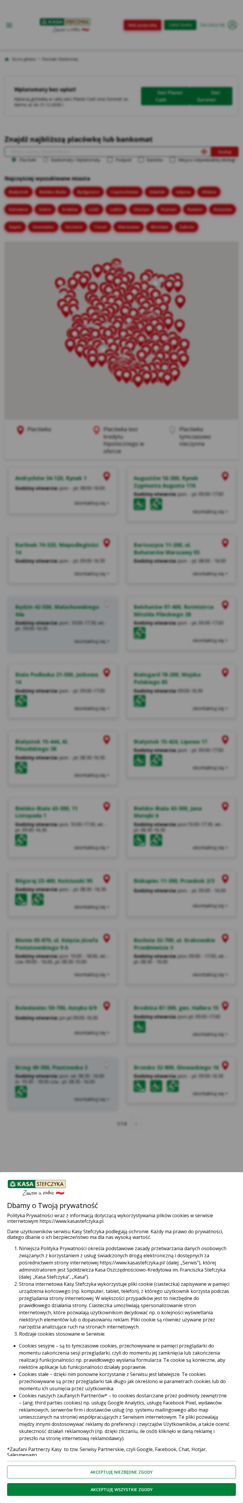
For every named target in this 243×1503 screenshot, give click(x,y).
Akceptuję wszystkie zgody (122, 1489)
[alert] (121, 751)
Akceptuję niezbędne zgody (121, 1472)
